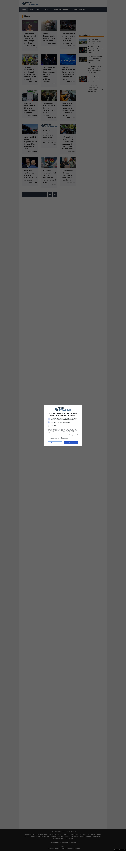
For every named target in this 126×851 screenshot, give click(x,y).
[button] (63, 426)
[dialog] (63, 425)
